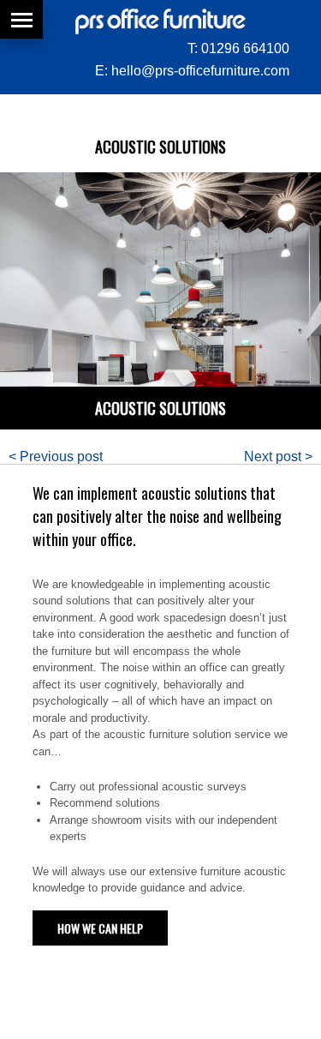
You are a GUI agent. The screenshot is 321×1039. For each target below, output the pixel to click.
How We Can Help (100, 928)
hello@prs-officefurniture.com (200, 70)
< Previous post (56, 456)
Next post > (278, 456)
